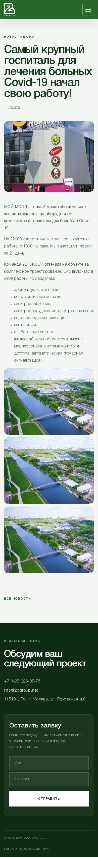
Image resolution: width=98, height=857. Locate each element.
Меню (88, 9)
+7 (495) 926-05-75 (22, 681)
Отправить (49, 798)
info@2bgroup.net (21, 690)
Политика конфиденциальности (27, 849)
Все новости (17, 598)
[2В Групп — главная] (9, 9)
